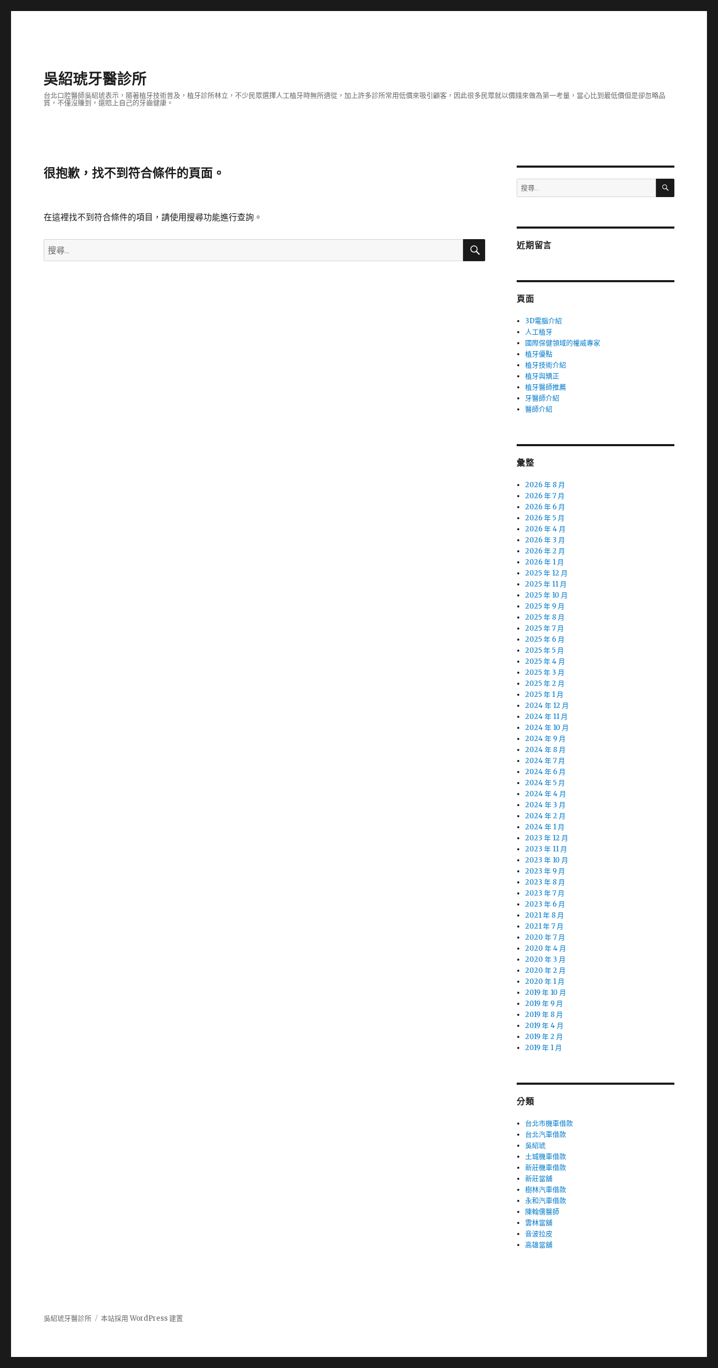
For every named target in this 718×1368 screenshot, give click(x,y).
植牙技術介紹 (545, 365)
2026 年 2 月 (545, 551)
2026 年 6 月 (545, 506)
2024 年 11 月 (546, 716)
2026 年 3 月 (545, 540)
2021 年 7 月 (544, 926)
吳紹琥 (535, 1145)
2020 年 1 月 (545, 981)
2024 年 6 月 (545, 771)
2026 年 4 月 (545, 528)
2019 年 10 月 (545, 992)
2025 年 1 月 (544, 694)
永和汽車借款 (545, 1200)
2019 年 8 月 (544, 1014)
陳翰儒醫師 (542, 1211)
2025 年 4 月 (545, 661)
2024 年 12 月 (547, 705)
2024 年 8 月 (545, 749)
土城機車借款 (545, 1156)
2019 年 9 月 (544, 1003)
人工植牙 (538, 331)
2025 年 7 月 (544, 628)
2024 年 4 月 (545, 793)
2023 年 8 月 (545, 882)
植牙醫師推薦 (545, 387)
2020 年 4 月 (545, 948)
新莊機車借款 (545, 1167)
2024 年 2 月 (545, 815)
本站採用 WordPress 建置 (142, 1318)
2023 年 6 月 (545, 904)
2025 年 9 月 (545, 606)
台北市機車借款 (549, 1123)
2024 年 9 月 (545, 738)
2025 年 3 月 (545, 672)
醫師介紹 (538, 409)
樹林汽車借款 (545, 1189)
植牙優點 (538, 353)
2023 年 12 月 (546, 838)
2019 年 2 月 (544, 1036)
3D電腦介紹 (543, 320)
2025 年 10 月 (546, 595)
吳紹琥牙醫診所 (95, 79)
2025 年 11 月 (546, 584)
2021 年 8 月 (544, 915)
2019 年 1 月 (543, 1047)
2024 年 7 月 (545, 760)
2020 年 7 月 (545, 937)
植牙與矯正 (542, 376)
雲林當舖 (538, 1222)
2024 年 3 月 (545, 804)
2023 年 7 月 (545, 893)
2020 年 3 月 (545, 959)
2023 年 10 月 (546, 860)
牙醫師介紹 (542, 398)
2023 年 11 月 (546, 849)
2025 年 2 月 (545, 683)
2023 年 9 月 (545, 871)
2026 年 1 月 (544, 562)
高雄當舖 (538, 1244)
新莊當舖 (538, 1178)
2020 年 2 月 (545, 970)
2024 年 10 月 (547, 727)
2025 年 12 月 (546, 573)
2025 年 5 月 (544, 650)
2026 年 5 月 (545, 517)
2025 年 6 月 (545, 639)
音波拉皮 (538, 1233)
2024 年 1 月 (545, 826)
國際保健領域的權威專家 (562, 342)
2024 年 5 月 (545, 782)
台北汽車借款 (545, 1134)
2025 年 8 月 (545, 617)
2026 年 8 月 (545, 484)
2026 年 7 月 (545, 495)
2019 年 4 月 (544, 1025)
